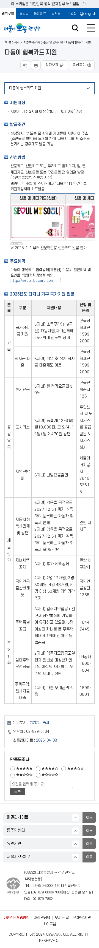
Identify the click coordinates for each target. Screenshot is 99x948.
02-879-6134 (37, 732)
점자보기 (52, 65)
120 (57, 886)
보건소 (24, 13)
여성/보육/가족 (31, 42)
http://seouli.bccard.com (32, 281)
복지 (17, 42)
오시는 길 (61, 918)
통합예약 (40, 13)
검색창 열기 (74, 28)
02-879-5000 (42, 886)
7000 (58, 892)
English (90, 14)
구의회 (71, 13)
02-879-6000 (43, 892)
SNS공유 (25, 65)
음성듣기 (79, 65)
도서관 (56, 13)
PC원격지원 (82, 918)
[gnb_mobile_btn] (91, 28)
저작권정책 (42, 918)
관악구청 (8, 13)
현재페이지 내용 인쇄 (36, 65)
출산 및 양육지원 (53, 42)
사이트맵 (49, 924)
